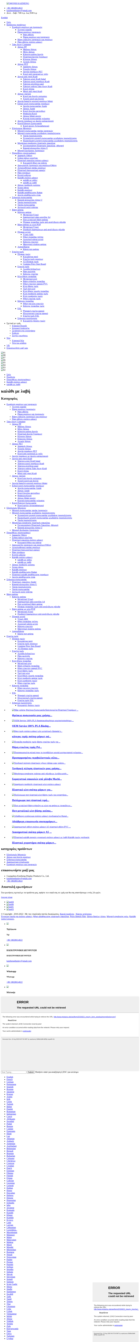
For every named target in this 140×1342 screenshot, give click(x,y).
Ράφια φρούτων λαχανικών (29, 32)
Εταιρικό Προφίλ (19, 326)
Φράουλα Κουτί (30, 113)
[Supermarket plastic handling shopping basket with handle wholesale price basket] (50, 837)
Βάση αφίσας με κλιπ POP (29, 224)
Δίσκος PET (23, 64)
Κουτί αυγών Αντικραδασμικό (36, 126)
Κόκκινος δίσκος (25, 439)
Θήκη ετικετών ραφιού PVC (35, 284)
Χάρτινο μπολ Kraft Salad (34, 79)
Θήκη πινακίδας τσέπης (33, 237)
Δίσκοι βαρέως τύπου (96, 916)
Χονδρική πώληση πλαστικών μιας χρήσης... (37, 768)
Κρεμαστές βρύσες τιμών (34, 321)
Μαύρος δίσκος (30, 49)
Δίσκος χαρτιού (24, 94)
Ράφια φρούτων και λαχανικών (36, 37)
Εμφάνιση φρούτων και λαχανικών (27, 27)
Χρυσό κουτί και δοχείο (33, 99)
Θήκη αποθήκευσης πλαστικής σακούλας (51, 916)
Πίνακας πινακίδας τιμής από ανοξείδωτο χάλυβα (44, 222)
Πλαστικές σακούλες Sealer (24, 582)
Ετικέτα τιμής (18, 252)
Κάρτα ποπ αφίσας (31, 249)
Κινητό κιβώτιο (24, 175)
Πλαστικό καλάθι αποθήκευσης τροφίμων (30, 574)
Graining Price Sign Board (34, 264)
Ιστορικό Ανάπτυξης (21, 328)
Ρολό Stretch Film (78, 916)
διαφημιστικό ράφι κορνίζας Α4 (36, 217)
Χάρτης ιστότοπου (84, 914)
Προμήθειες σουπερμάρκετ (24, 153)
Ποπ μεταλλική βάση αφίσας (35, 220)
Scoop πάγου (23, 187)
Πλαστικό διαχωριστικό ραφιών (31, 170)
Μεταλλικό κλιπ (30, 279)
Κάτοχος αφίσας (24, 212)
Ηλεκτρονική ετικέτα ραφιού (35, 313)
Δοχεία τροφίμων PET (33, 71)
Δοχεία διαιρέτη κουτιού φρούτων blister (35, 101)
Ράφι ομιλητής (29, 271)
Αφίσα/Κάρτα (23, 247)
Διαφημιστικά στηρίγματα (18, 862)
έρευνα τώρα (6, 897)
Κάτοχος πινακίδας (26, 301)
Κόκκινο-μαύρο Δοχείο (33, 54)
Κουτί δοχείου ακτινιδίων (34, 111)
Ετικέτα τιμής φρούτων (33, 259)
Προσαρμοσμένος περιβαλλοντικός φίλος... (35, 757)
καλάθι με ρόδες (30, 180)
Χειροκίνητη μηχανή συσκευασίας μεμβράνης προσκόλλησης (50, 138)
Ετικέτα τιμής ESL (31, 316)
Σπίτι (9, 22)
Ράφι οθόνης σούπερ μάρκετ (30, 42)
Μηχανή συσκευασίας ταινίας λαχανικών (35, 131)
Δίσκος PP (22, 47)
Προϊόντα (11, 377)
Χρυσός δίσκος (29, 69)
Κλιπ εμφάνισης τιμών (33, 296)
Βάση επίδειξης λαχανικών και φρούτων (35, 39)
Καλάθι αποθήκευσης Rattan (30, 192)
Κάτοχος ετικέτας (30, 274)
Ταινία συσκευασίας (26, 205)
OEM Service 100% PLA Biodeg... (31, 725)
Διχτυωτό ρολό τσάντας (28, 207)
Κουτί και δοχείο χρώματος (35, 96)
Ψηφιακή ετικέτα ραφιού (33, 311)
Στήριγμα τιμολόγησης (27, 318)
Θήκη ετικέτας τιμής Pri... (27, 747)
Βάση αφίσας (18, 210)
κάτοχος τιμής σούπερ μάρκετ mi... (31, 736)
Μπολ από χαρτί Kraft (32, 91)
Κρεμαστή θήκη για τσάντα (35, 163)
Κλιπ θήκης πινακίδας (27, 276)
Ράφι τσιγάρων (24, 173)
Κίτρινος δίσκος (30, 59)
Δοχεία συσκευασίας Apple (35, 106)
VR (8, 345)
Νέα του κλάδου (19, 343)
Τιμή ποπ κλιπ (29, 289)
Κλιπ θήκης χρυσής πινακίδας (36, 291)
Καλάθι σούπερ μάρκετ (28, 178)
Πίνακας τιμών (24, 254)
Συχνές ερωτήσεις (20, 335)
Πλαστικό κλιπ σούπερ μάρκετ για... (32, 789)
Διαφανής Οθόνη (25, 155)
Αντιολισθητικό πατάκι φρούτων (32, 168)
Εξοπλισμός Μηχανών (21, 128)
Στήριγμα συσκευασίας (22, 197)
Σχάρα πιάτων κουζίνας (28, 158)
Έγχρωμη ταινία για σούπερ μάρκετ (16, 916)
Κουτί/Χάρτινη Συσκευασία (30, 123)
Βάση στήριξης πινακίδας (34, 281)
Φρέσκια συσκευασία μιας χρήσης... (32, 715)
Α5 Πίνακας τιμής (31, 261)
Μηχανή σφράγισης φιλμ (117, 916)
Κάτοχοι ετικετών (30, 242)
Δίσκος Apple (29, 108)
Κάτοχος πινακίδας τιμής (33, 306)
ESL (19, 308)
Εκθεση (15, 333)
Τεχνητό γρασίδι (25, 30)
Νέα (8, 338)
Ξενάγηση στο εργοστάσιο (23, 331)
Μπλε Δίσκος (29, 52)
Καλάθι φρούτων (25, 190)
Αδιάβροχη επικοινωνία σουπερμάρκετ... (34, 821)
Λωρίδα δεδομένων (31, 269)
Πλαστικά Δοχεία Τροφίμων (35, 57)
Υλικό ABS (28, 234)
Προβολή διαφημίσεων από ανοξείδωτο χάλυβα (44, 229)
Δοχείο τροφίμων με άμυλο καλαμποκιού (36, 121)
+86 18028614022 (15, 8)
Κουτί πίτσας (28, 89)
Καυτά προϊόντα (67, 914)
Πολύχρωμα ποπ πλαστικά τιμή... (30, 800)
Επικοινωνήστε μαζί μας (17, 348)
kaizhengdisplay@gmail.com (19, 10)
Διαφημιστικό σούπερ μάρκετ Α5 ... (32, 832)
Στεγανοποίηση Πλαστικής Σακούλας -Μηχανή (43, 145)
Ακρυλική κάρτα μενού (33, 239)
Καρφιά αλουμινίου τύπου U (35, 148)
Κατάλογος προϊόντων (16, 25)
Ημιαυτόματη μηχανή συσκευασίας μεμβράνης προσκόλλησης (50, 141)
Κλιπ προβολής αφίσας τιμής (35, 294)
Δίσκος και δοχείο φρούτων (19, 857)
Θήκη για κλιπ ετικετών (33, 303)
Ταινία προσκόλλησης (32, 136)
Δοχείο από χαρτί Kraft (27, 76)
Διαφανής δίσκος (30, 67)
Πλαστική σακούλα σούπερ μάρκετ (33, 160)
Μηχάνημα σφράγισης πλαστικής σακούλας (36, 143)
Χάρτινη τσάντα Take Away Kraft (37, 86)
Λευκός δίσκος (29, 62)
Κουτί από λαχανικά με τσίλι (35, 74)
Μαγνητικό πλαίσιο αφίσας (34, 244)
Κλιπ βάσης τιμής (30, 286)
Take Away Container (21, 44)
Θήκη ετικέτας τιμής (32, 298)
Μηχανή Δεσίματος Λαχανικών (31, 150)
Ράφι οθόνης (28, 34)
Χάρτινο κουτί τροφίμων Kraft (36, 81)
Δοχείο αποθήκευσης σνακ (29, 195)
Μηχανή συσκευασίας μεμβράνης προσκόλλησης (39, 133)
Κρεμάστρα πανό (30, 257)
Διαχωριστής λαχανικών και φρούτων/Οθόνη (37, 165)
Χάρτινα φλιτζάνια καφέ (33, 84)
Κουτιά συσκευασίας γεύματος (36, 118)
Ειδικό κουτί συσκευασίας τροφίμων (33, 104)
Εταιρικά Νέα (18, 340)
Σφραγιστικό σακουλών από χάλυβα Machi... (37, 779)
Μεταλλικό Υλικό (31, 215)
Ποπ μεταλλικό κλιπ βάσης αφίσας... (32, 810)
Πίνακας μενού (24, 232)
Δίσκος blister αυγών (32, 116)
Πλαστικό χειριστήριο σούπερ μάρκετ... (34, 842)
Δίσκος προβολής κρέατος (29, 185)
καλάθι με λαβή (30, 182)
